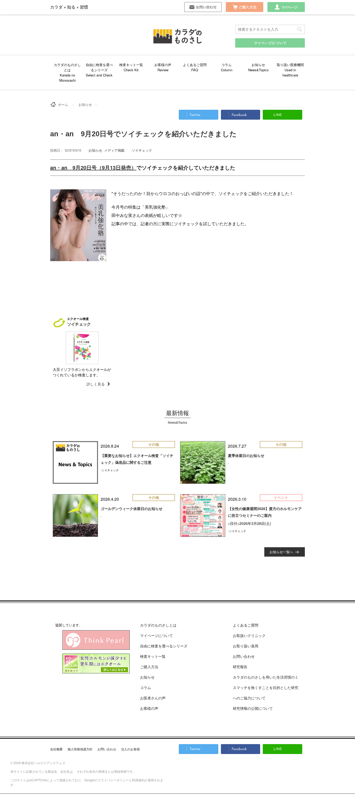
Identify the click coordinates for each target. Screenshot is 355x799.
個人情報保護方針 (80, 749)
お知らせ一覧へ (281, 551)
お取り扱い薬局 (245, 645)
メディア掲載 (114, 150)
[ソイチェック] (82, 348)
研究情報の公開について (253, 708)
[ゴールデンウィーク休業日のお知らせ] (75, 515)
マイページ (286, 7)
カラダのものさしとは (67, 67)
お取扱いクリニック (249, 635)
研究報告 (240, 666)
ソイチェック (142, 150)
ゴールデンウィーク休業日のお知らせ (131, 508)
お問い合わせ (203, 7)
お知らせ (258, 64)
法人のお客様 (130, 749)
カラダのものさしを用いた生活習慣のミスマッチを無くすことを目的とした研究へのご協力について (265, 687)
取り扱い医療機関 (290, 64)
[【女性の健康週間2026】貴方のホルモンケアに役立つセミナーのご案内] (202, 515)
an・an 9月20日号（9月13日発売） (93, 167)
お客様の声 (162, 64)
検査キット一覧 (131, 64)
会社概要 (56, 749)
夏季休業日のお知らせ (246, 455)
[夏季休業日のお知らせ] (202, 462)
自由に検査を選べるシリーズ (99, 67)
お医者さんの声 (153, 697)
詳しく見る (96, 383)
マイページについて (156, 635)
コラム (226, 64)
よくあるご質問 (195, 64)
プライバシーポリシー (113, 780)
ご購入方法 (244, 7)
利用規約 (138, 780)
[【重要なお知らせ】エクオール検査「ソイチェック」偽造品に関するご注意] (75, 462)
